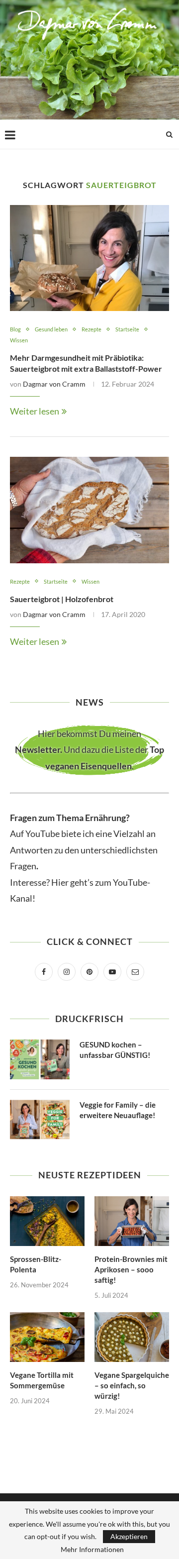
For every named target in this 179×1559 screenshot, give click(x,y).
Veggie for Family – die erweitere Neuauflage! (118, 1110)
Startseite (127, 329)
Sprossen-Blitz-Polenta (35, 1264)
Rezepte (91, 329)
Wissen (19, 340)
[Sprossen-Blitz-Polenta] (47, 1221)
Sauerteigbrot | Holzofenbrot (61, 599)
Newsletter (37, 749)
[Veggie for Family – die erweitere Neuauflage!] (40, 1120)
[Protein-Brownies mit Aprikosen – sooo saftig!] (131, 1221)
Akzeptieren (129, 1536)
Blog (15, 329)
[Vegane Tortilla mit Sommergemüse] (47, 1337)
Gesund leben (51, 329)
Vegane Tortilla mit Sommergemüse (42, 1380)
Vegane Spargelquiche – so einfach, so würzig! (131, 1385)
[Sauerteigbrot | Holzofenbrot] (89, 510)
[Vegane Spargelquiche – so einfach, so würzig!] (131, 1337)
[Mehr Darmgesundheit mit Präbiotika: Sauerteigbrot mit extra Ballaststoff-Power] (89, 258)
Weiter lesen (34, 411)
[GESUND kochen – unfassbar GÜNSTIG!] (40, 1059)
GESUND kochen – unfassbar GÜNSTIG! (115, 1049)
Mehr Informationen (92, 1549)
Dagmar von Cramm (54, 384)
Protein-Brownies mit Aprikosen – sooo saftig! (131, 1269)
